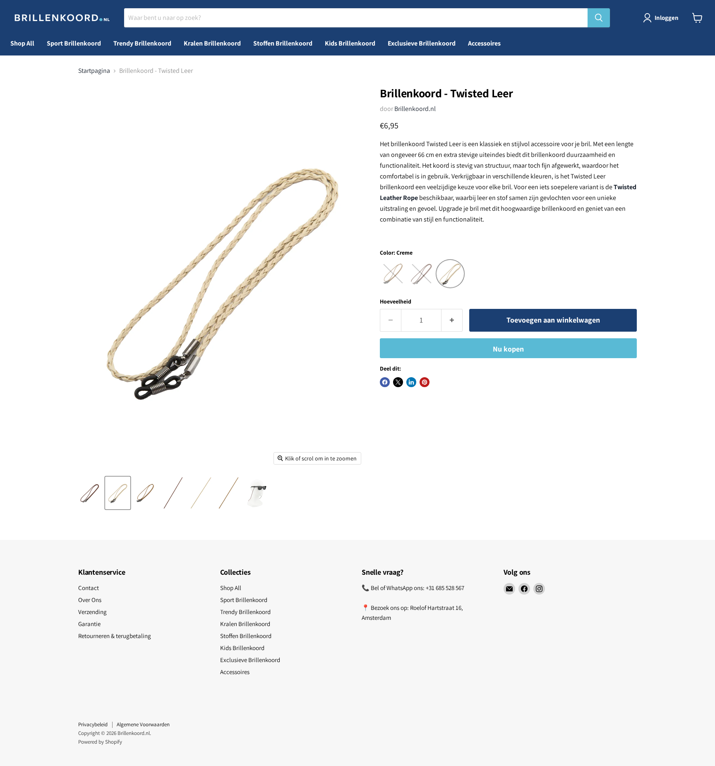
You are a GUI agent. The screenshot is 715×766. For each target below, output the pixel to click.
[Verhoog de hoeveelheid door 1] (452, 320)
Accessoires (484, 43)
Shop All (22, 43)
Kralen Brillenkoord (212, 43)
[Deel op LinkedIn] (411, 382)
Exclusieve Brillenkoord (422, 43)
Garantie (89, 624)
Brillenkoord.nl (415, 108)
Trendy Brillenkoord (142, 43)
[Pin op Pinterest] (424, 382)
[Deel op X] (398, 382)
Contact (88, 588)
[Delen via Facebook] (385, 382)
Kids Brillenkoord (350, 43)
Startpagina (94, 71)
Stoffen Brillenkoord (282, 43)
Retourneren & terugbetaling (114, 636)
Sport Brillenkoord (74, 43)
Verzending (92, 612)
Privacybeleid (93, 724)
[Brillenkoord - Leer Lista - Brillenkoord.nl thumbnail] (90, 493)
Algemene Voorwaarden (143, 724)
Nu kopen (508, 349)
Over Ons (89, 600)
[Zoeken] (599, 17)
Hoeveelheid (395, 301)
